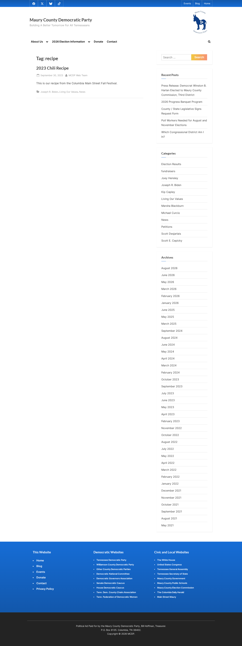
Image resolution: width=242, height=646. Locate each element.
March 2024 (168, 365)
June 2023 (168, 400)
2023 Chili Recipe (52, 68)
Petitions (166, 226)
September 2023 (171, 386)
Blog (197, 3)
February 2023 (170, 421)
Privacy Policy (45, 588)
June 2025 (168, 309)
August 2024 (169, 337)
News (82, 91)
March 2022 (168, 469)
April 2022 (168, 462)
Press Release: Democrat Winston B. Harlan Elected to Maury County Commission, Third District (183, 90)
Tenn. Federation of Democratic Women (116, 597)
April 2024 (168, 358)
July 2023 (167, 393)
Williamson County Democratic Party (115, 564)
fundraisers (168, 171)
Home (207, 3)
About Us (37, 41)
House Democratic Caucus (110, 587)
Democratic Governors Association (114, 578)
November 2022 (171, 428)
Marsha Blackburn (172, 205)
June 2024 (168, 344)
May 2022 (167, 456)
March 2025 (168, 323)
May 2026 (167, 282)
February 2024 (170, 372)
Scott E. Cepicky (171, 240)
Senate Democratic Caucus (110, 583)
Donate (98, 41)
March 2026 (168, 289)
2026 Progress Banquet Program (181, 101)
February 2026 (170, 296)
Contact (112, 41)
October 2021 (169, 504)
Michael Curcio (170, 213)
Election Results (171, 164)
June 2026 (168, 275)
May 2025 (167, 316)
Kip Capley (168, 192)
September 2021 (171, 511)
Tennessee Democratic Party (111, 560)
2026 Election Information (68, 41)
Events (187, 3)
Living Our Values (68, 91)
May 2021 (167, 525)
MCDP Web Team (78, 75)
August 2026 (169, 268)
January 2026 (170, 303)
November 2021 (171, 497)
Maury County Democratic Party (61, 19)
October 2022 (170, 435)
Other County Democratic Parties (113, 569)
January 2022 (170, 483)
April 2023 (168, 414)
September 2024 (171, 330)
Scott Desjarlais (171, 233)
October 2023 (170, 379)
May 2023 (167, 407)
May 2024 (167, 351)
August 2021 (169, 518)
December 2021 (171, 490)
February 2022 (170, 476)
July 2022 (167, 448)
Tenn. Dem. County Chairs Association (116, 592)
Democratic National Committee (113, 573)
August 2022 (169, 442)
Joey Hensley (169, 178)
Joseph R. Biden (49, 91)
